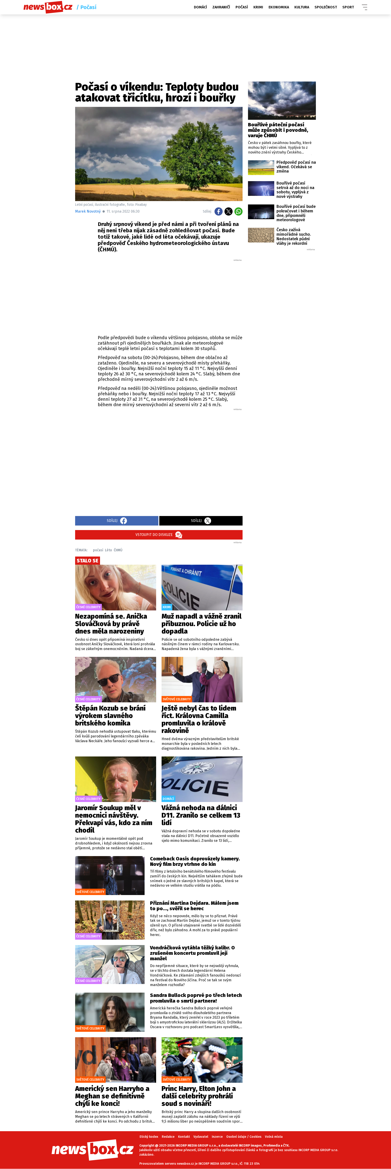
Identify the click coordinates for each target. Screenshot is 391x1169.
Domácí (200, 7)
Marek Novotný (88, 211)
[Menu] (364, 7)
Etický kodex (149, 1137)
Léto (108, 550)
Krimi (258, 7)
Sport (348, 7)
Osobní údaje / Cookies (243, 1137)
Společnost (326, 7)
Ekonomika (279, 7)
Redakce (168, 1137)
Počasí (242, 7)
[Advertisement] (170, 296)
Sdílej (112, 520)
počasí (98, 550)
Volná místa (274, 1137)
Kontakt (184, 1137)
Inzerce (217, 1137)
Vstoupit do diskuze (154, 535)
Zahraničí (221, 7)
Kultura (301, 7)
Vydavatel (200, 1137)
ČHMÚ (118, 550)
